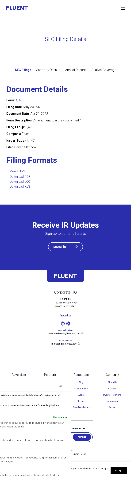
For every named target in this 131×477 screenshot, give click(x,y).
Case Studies (81, 388)
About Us (112, 382)
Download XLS (20, 186)
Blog (81, 382)
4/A (18, 100)
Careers (112, 388)
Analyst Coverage (103, 70)
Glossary (81, 401)
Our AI (112, 407)
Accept (118, 470)
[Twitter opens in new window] (68, 324)
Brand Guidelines (81, 407)
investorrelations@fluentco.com (64, 333)
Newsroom (112, 401)
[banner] (20, 8)
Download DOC (20, 181)
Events (81, 395)
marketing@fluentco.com (64, 343)
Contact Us (65, 315)
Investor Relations (112, 395)
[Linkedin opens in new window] (63, 324)
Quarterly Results (48, 70)
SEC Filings (23, 70)
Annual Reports (76, 70)
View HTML (18, 171)
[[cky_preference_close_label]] (63, 386)
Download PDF (20, 176)
